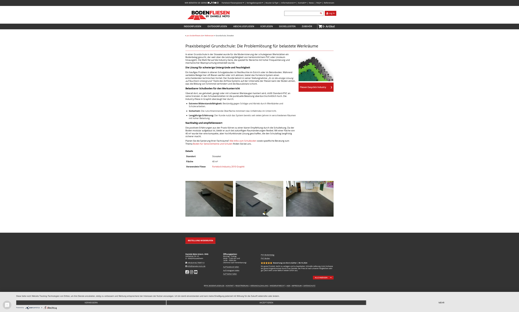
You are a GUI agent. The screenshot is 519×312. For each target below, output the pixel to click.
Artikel (323, 26)
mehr (441, 302)
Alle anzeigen (321, 277)
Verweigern (91, 302)
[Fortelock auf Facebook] (213, 2)
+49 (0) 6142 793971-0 (195, 263)
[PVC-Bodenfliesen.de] (208, 22)
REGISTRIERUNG (242, 286)
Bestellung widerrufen (200, 240)
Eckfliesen (266, 26)
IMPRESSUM (297, 286)
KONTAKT (230, 286)
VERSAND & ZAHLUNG (259, 286)
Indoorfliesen (192, 26)
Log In (331, 13)
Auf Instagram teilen (231, 270)
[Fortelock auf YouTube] (215, 2)
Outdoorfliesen (217, 26)
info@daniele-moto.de (196, 266)
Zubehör (307, 26)
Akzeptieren (266, 302)
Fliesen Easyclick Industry (313, 87)
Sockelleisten (287, 26)
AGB (288, 286)
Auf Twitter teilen (230, 274)
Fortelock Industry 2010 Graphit (228, 166)
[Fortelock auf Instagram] (218, 2)
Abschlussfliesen (243, 26)
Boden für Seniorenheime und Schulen (212, 143)
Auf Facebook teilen (231, 267)
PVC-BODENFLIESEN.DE (214, 286)
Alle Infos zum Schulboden (243, 140)
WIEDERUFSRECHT (277, 286)
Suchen (321, 13)
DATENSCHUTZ (309, 286)
